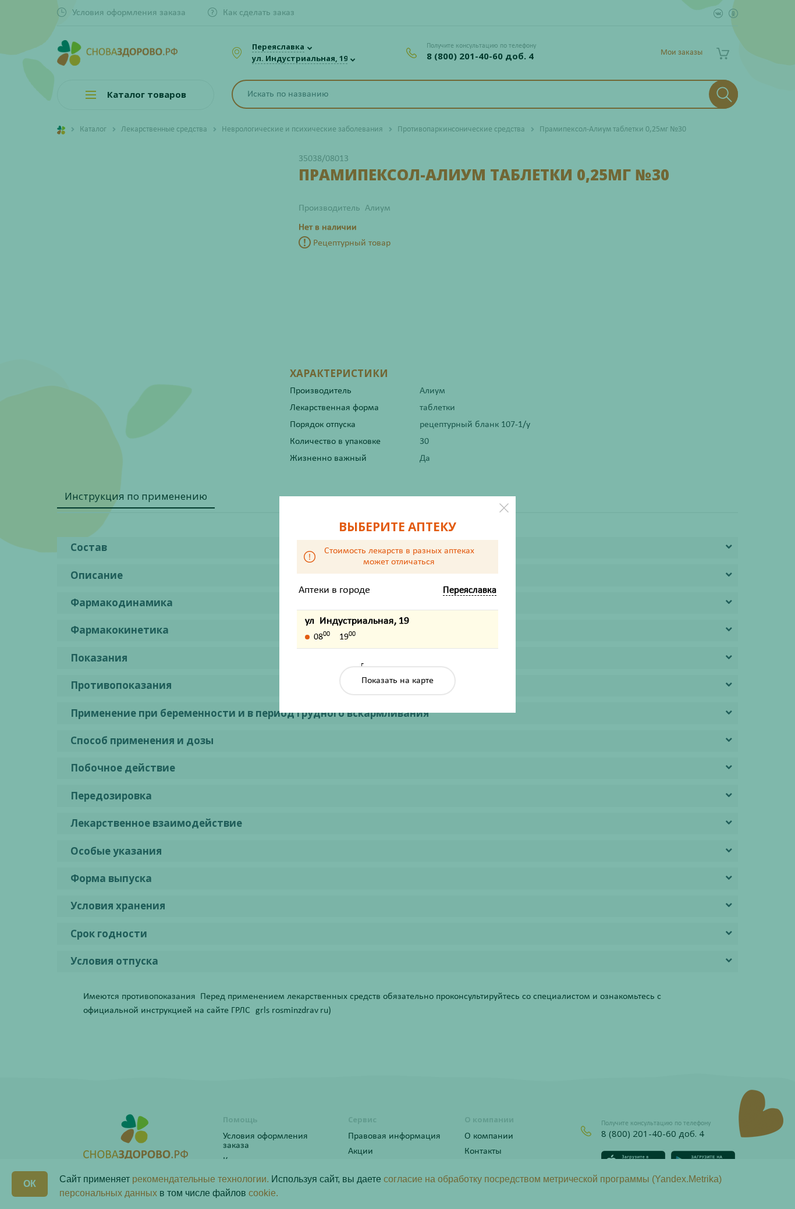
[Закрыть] (504, 508)
